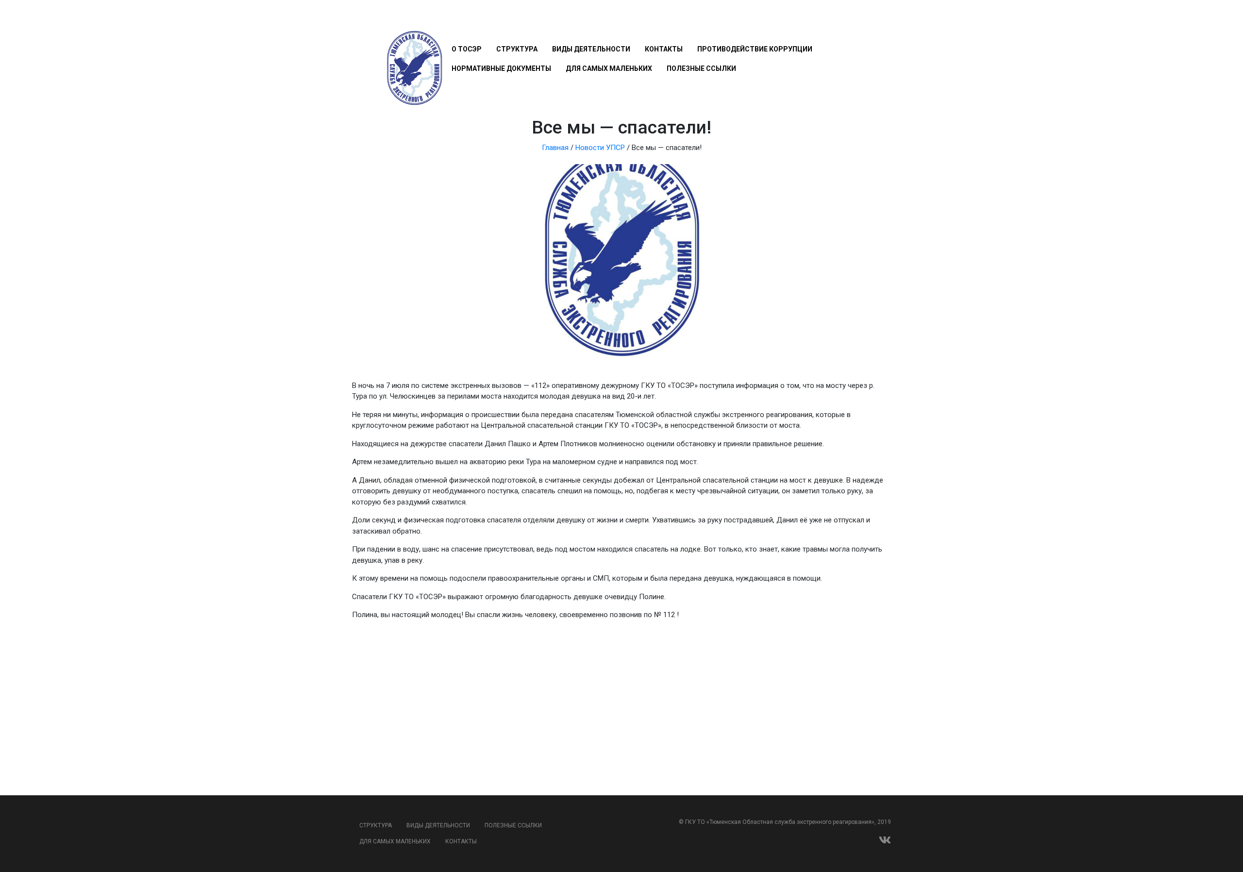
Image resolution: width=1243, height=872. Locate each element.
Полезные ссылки (701, 68)
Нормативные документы (501, 68)
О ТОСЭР (467, 49)
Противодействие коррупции (754, 49)
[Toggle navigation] (457, 20)
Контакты (664, 49)
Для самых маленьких (609, 68)
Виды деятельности (591, 49)
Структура (517, 49)
